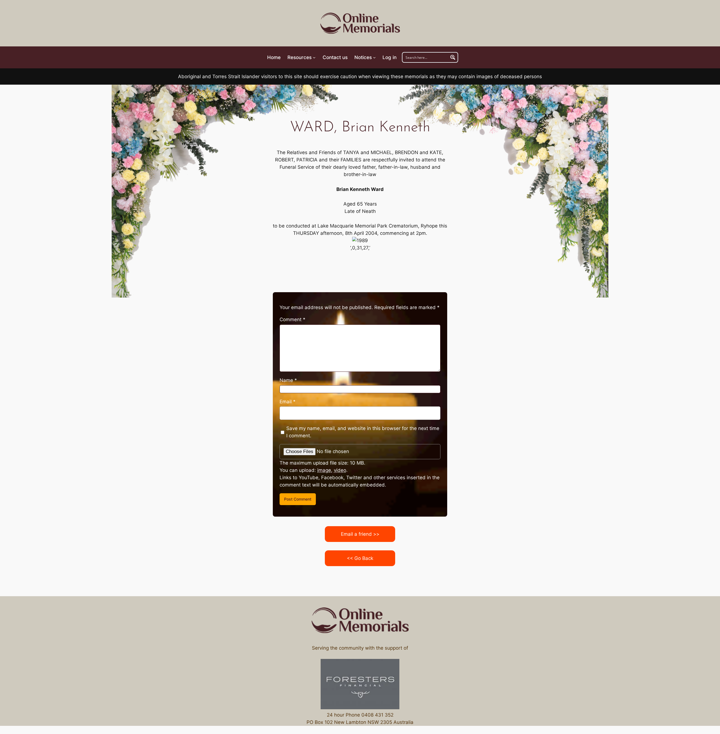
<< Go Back (360, 558)
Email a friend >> (360, 534)
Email (288, 401)
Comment (292, 319)
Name (288, 380)
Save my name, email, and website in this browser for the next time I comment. (362, 431)
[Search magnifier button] (453, 57)
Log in (389, 57)
